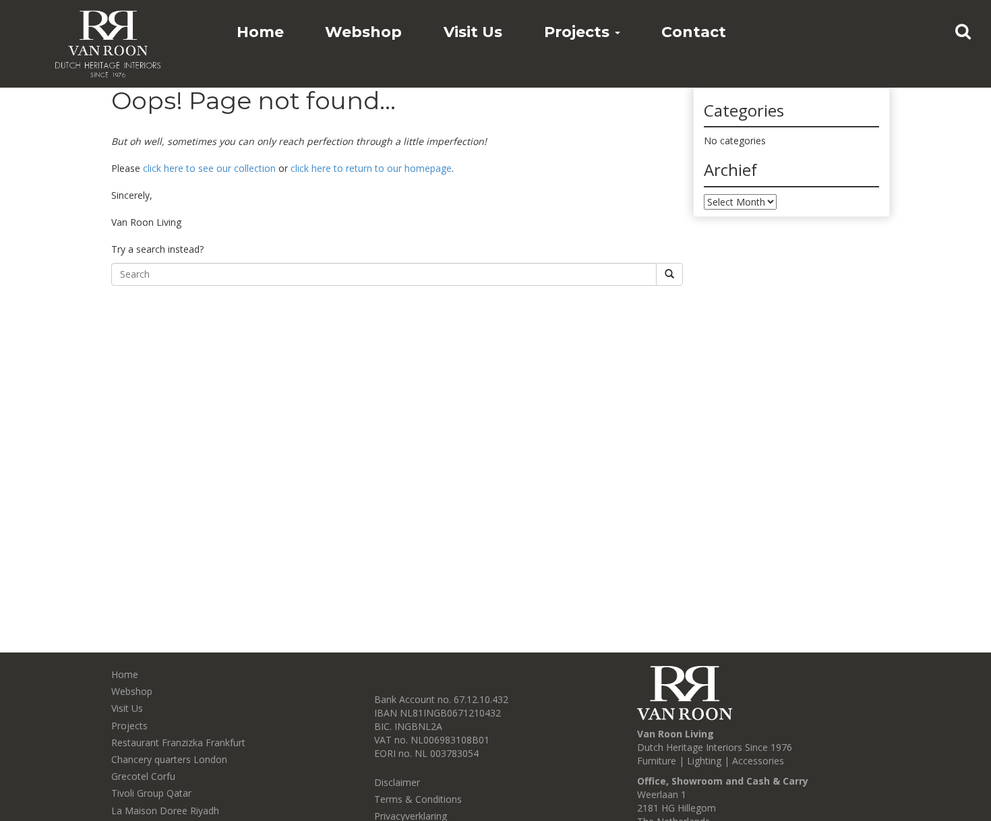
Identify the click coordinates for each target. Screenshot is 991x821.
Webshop (363, 32)
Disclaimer (397, 782)
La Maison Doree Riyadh (165, 810)
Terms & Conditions (418, 799)
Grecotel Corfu (143, 776)
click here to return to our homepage (371, 168)
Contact (693, 32)
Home (260, 32)
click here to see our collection (209, 168)
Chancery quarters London (169, 759)
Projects (578, 32)
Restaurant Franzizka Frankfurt (178, 742)
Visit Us (473, 32)
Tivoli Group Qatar (151, 793)
